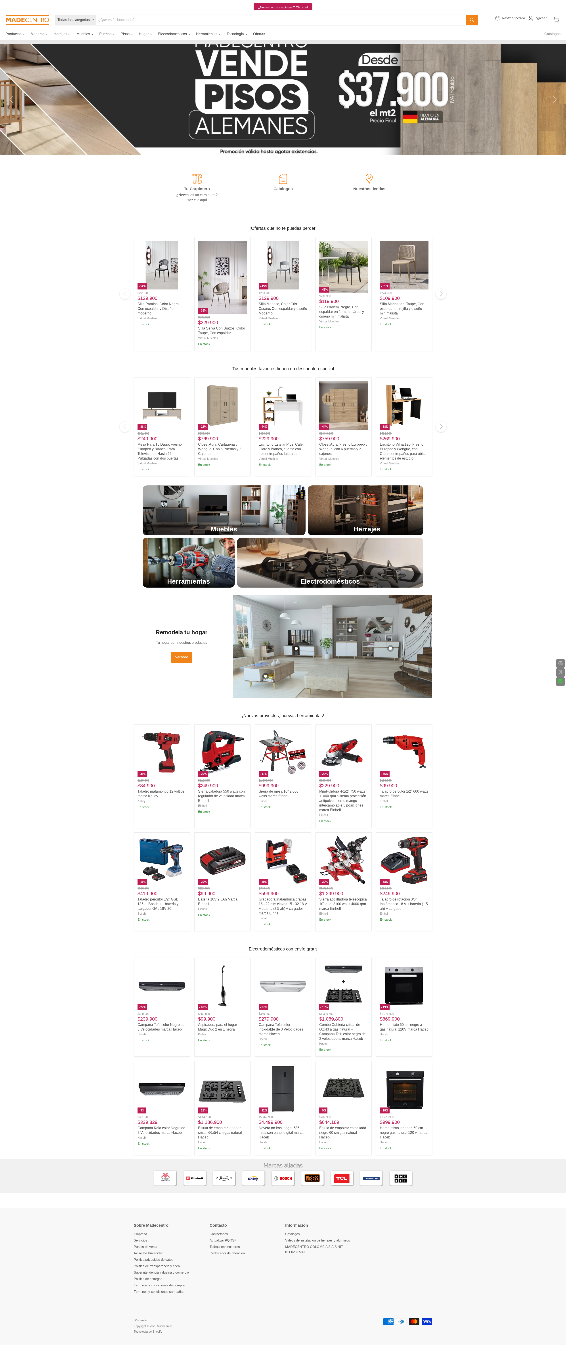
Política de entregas (148, 1279)
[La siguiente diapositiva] (553, 99)
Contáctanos (219, 1234)
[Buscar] (472, 20)
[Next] (441, 294)
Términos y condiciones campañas (159, 1291)
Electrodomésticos (173, 34)
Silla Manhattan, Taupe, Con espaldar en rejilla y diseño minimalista (402, 308)
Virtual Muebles (147, 318)
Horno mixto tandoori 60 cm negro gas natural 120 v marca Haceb (403, 1132)
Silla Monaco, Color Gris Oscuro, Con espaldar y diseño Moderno (283, 308)
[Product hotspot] (265, 676)
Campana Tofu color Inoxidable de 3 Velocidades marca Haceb (281, 1029)
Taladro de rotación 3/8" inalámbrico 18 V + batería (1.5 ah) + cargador (404, 903)
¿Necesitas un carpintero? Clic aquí (283, 7)
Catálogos (552, 34)
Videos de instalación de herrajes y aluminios (317, 1240)
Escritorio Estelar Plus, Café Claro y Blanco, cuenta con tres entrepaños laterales (281, 449)
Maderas (38, 34)
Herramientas (207, 34)
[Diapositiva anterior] (12, 99)
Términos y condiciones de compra (159, 1285)
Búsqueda (140, 1320)
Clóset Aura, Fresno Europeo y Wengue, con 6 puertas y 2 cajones (343, 449)
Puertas (105, 34)
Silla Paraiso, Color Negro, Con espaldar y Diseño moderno (159, 308)
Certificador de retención (227, 1253)
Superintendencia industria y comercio (161, 1272)
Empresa (140, 1234)
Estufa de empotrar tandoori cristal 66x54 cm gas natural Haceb (220, 1132)
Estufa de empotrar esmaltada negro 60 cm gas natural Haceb (342, 1132)
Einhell (202, 805)
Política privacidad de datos (153, 1259)
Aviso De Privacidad (148, 1253)
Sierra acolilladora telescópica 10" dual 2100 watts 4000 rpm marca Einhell (343, 903)
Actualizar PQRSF (223, 1240)
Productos (14, 34)
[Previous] (125, 294)
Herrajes (61, 34)
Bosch (142, 913)
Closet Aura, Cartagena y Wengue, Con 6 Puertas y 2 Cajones (219, 449)
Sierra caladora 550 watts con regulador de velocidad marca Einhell (221, 796)
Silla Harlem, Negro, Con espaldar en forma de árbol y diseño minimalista (341, 311)
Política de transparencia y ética (157, 1266)
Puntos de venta (145, 1247)
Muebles (83, 34)
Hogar (144, 34)
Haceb (142, 1034)
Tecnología (236, 34)
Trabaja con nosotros (225, 1247)
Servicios (140, 1240)
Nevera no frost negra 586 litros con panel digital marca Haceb (281, 1132)
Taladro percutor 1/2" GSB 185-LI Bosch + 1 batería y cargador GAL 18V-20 (158, 903)
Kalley (141, 801)
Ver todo (181, 657)
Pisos (125, 34)
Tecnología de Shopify (148, 1331)
